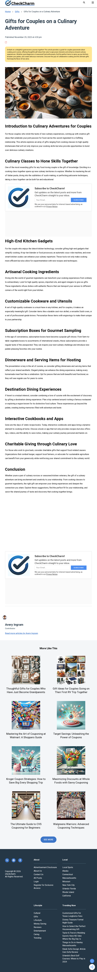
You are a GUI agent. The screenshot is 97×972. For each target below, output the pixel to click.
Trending (37, 938)
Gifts (17, 11)
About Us (38, 871)
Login (36, 881)
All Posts (38, 878)
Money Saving (40, 923)
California (66, 896)
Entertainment (40, 931)
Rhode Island (68, 892)
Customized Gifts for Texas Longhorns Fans (72, 914)
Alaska (65, 871)
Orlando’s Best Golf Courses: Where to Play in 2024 (73, 958)
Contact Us (38, 874)
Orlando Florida (69, 888)
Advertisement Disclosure (45, 867)
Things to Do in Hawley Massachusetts (72, 944)
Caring (36, 934)
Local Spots (67, 867)
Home (8, 11)
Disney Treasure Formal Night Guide (72, 921)
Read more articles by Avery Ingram (21, 633)
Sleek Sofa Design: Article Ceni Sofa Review (74, 950)
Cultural (37, 913)
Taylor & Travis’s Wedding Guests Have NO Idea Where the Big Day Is (73, 936)
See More (48, 839)
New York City (68, 885)
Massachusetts (69, 878)
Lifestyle (38, 920)
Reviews (37, 927)
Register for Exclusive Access (43, 886)
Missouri (66, 881)
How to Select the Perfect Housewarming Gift (73, 927)
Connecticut (67, 874)
